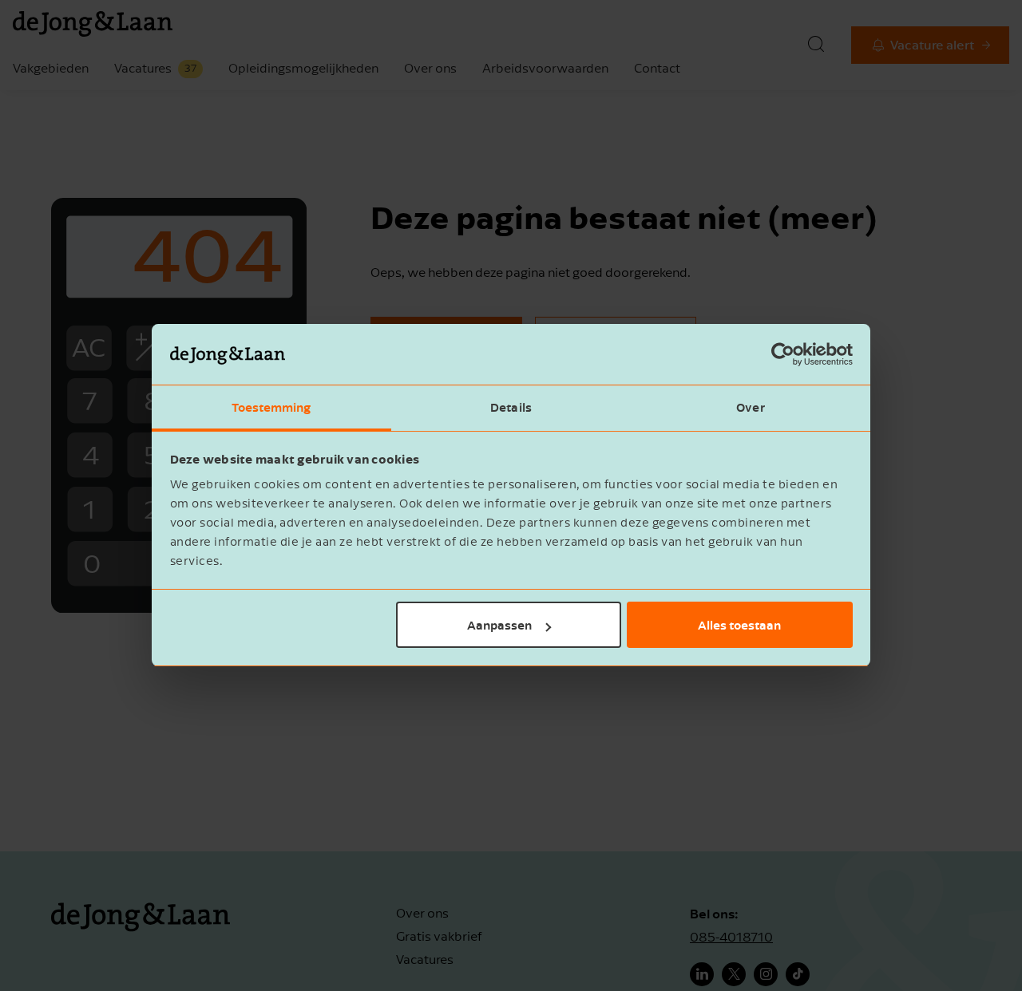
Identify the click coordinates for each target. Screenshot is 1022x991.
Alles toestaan (739, 625)
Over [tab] (750, 408)
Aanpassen (499, 625)
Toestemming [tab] (271, 408)
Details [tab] (511, 408)
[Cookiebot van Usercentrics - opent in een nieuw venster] (783, 355)
